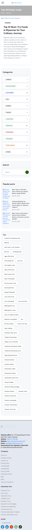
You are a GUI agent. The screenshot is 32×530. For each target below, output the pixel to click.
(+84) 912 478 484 (12, 439)
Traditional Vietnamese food (12, 351)
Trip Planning (5, 469)
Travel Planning (10, 145)
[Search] (27, 172)
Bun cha (6, 251)
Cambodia (8, 79)
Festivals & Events (10, 86)
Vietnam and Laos (6, 509)
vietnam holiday (9, 382)
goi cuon (20, 260)
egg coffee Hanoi (9, 256)
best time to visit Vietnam (12, 247)
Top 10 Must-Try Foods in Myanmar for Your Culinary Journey (16, 30)
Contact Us (4, 461)
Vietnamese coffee (9, 369)
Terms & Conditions (7, 482)
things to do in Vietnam (11, 342)
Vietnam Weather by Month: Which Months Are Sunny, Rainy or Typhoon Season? (20, 204)
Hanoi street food (9, 274)
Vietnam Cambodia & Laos (9, 515)
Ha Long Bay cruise (9, 265)
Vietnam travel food (10, 396)
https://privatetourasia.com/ (16, 441)
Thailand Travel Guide (10, 337)
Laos (7, 99)
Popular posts (9, 184)
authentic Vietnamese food (12, 238)
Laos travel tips (22, 301)
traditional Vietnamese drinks (12, 346)
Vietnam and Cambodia (8, 506)
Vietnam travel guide (10, 400)
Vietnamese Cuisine (10, 373)
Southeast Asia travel (10, 333)
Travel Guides (9, 132)
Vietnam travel (22, 391)
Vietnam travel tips (10, 409)
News (2, 479)
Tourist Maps (9, 119)
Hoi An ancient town (10, 283)
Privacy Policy (5, 463)
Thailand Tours (5, 498)
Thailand (8, 112)
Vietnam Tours (5, 490)
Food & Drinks (9, 92)
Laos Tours (4, 493)
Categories (8, 72)
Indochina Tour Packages (8, 504)
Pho (22, 319)
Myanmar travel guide (10, 319)
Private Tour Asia (22, 324)
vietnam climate (9, 364)
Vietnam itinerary (9, 391)
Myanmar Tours (6, 501)
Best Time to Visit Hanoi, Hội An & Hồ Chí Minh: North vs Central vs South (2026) (20, 216)
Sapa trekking (8, 328)
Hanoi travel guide (9, 279)
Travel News (9, 138)
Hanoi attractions (9, 269)
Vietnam (8, 151)
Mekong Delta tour (9, 306)
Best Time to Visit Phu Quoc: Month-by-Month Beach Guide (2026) (20, 191)
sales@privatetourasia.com (14, 443)
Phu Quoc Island (8, 324)
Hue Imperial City (9, 288)
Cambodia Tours (6, 496)
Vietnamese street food (11, 378)
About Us (4, 455)
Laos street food (9, 297)
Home (2, 13)
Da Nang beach (17, 251)
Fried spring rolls (9, 260)
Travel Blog (9, 125)
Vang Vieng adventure (10, 355)
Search (6, 165)
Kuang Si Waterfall (9, 292)
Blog (2, 477)
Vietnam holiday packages (11, 387)
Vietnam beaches (9, 360)
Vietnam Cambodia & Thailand (10, 512)
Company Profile (6, 458)
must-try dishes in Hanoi (11, 315)
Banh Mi (6, 242)
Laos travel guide (9, 301)
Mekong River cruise (10, 310)
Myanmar (9, 13)
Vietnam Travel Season (10, 405)
